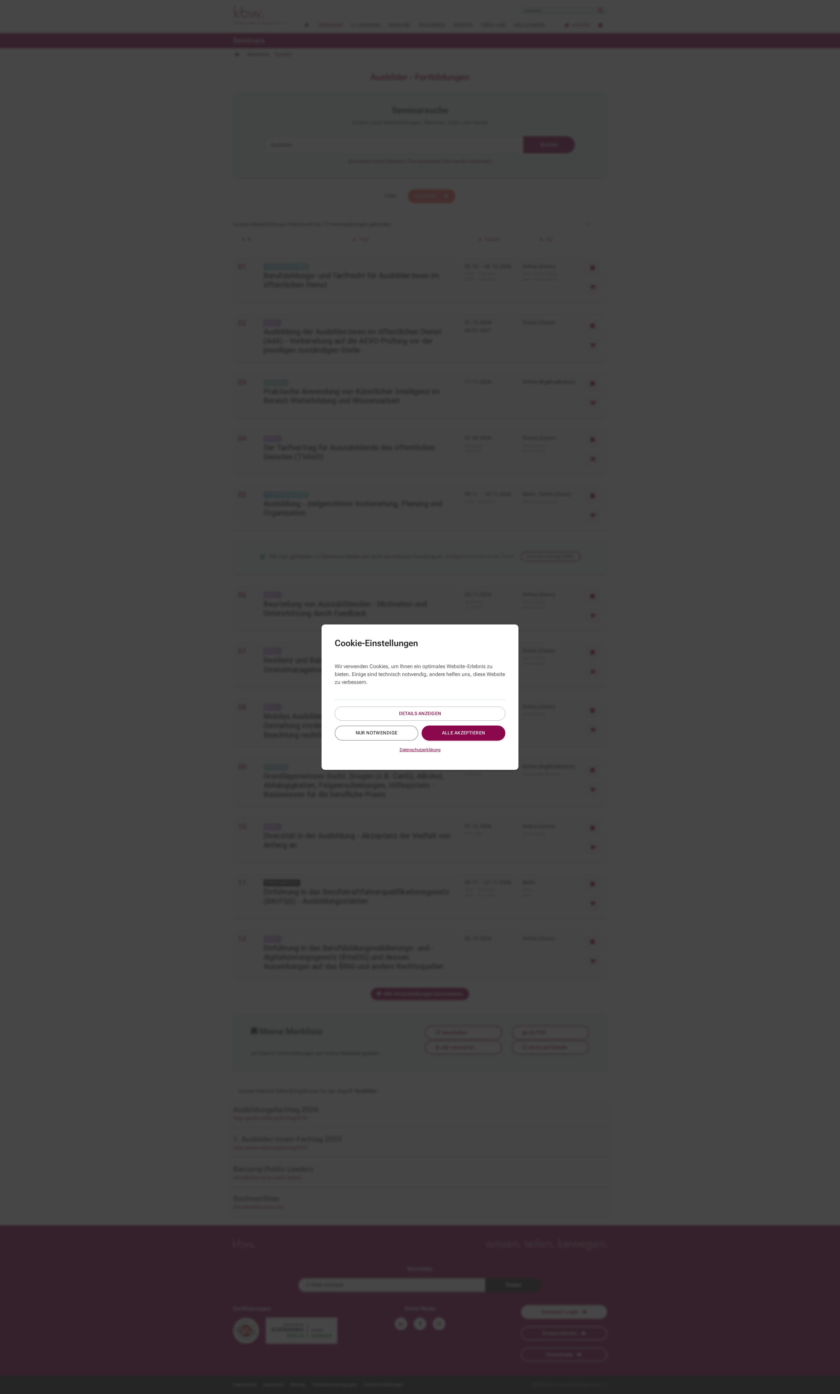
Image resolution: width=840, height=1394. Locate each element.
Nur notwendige (377, 732)
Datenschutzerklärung (420, 749)
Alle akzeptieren (463, 732)
